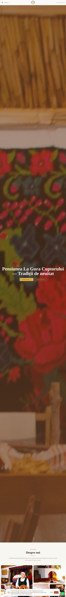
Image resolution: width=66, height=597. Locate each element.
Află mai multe (28, 593)
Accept (56, 592)
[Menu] (2, 2)
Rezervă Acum (25, 279)
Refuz (51, 592)
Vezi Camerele (40, 279)
